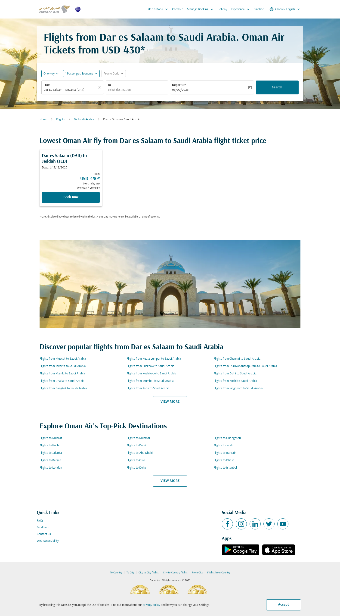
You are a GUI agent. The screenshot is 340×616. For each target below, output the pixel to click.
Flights (60, 119)
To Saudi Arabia (84, 119)
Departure (179, 85)
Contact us (44, 534)
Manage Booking (200, 9)
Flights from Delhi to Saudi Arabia (235, 373)
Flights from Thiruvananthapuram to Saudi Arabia (245, 366)
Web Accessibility (48, 541)
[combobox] (70, 89)
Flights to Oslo (136, 460)
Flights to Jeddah (224, 445)
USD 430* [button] (123, 50)
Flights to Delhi (136, 445)
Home (43, 119)
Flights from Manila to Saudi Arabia (62, 373)
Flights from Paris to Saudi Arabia (148, 388)
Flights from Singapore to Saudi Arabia (238, 388)
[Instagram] (241, 523)
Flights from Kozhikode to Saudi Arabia (151, 373)
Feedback (43, 527)
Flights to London (51, 468)
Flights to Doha (136, 468)
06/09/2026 (180, 90)
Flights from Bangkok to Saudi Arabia (63, 388)
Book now (70, 197)
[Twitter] (269, 523)
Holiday (222, 9)
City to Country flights (175, 572)
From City (197, 572)
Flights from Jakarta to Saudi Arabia (63, 366)
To (109, 85)
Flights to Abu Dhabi (140, 453)
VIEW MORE (170, 402)
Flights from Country (218, 572)
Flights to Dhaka (224, 460)
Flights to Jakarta (51, 453)
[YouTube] (282, 523)
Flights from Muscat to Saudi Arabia (63, 359)
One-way (49, 73)
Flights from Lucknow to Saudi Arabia (150, 366)
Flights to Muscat (51, 438)
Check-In (177, 9)
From (46, 85)
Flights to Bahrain (224, 453)
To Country (116, 572)
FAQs (40, 521)
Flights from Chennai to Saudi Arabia (236, 359)
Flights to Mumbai (138, 438)
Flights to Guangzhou (227, 438)
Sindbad (259, 9)
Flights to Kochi (49, 445)
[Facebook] (227, 523)
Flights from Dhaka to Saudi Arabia (62, 381)
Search (277, 87)
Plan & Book (158, 9)
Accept (283, 605)
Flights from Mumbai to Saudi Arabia (150, 381)
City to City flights (149, 572)
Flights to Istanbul (225, 468)
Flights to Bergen (50, 460)
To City (130, 572)
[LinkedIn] (255, 523)
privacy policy (151, 605)
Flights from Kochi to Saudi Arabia (235, 381)
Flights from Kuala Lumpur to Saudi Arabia (154, 359)
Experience (240, 9)
